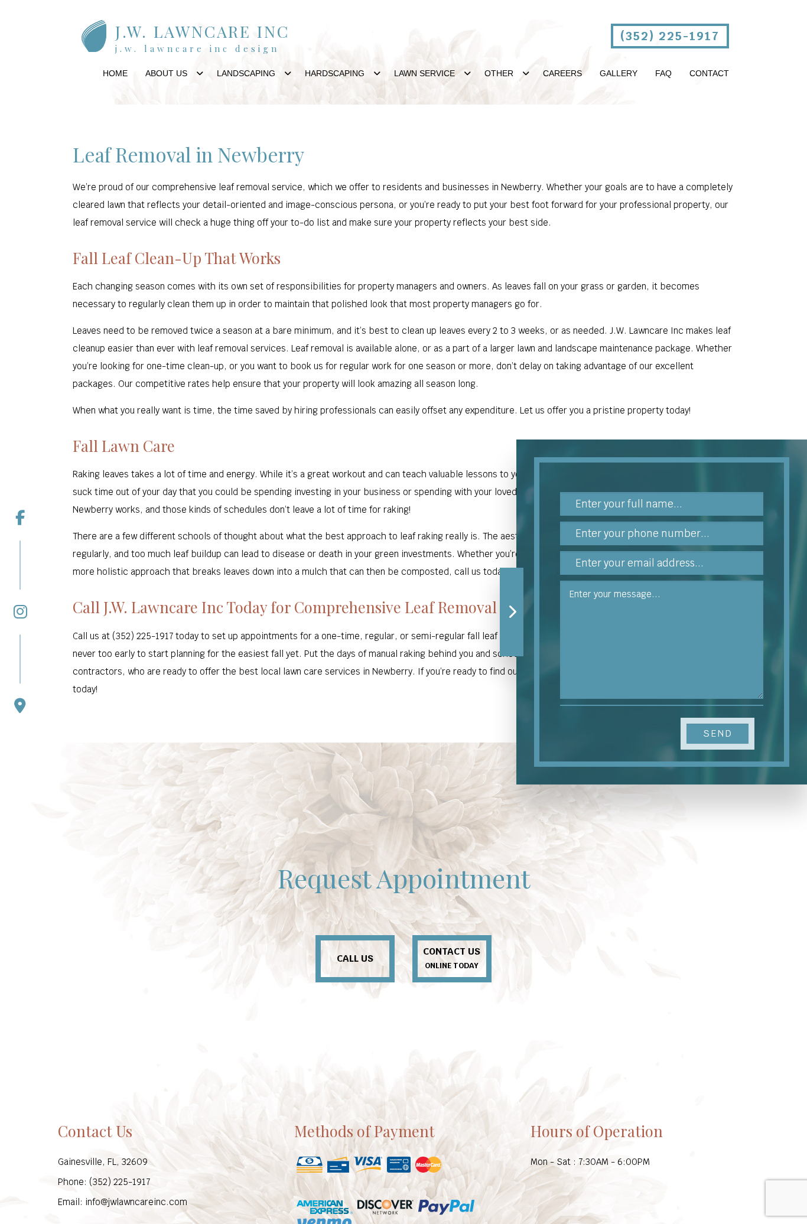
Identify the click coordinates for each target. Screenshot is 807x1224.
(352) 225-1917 (670, 36)
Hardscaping (335, 73)
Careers (562, 73)
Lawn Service (424, 73)
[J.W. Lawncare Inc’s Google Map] (20, 674)
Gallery (618, 73)
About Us (166, 73)
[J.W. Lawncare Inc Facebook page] (20, 518)
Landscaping (246, 73)
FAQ (663, 73)
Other (498, 73)
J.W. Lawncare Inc (202, 32)
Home (115, 73)
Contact (709, 73)
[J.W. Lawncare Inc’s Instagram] (20, 580)
